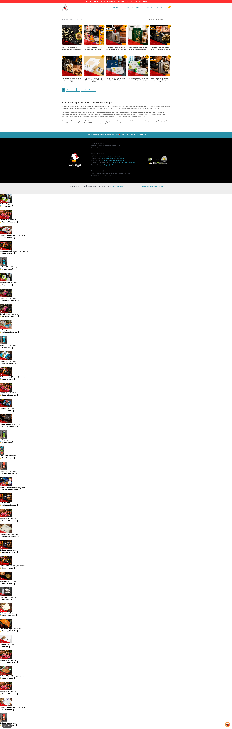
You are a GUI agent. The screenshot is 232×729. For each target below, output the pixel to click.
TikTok (160, 186)
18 (86, 90)
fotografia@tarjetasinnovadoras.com (123, 163)
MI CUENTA (160, 7)
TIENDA (138, 7)
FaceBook (145, 186)
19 (90, 90)
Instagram (153, 186)
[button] (71, 7)
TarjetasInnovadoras (116, 186)
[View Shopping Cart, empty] (168, 7)
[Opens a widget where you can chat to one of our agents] (7, 726)
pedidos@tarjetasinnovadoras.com (113, 158)
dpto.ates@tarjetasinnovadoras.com (113, 160)
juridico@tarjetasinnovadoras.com (112, 165)
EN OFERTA (116, 7)
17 (82, 90)
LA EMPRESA (148, 7)
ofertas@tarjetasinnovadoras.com (111, 156)
